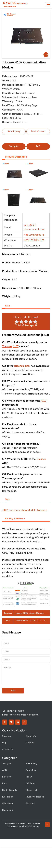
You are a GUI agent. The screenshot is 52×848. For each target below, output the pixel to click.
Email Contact (38, 131)
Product (30, 743)
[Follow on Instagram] (24, 722)
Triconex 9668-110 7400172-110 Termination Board (30, 621)
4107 (15, 346)
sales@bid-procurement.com (24, 715)
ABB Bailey (31, 763)
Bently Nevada (9, 790)
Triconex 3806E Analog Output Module (29, 613)
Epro (4, 783)
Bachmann (7, 810)
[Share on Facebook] (4, 722)
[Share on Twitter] (11, 722)
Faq (4, 743)
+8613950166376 (34, 235)
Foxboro (30, 803)
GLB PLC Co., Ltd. (32, 826)
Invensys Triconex (35, 797)
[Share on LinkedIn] (17, 722)
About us (31, 736)
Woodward (8, 803)
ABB (4, 770)
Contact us (8, 749)
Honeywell (31, 790)
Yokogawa (7, 763)
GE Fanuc (31, 783)
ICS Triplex (7, 797)
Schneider (31, 770)
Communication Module (22, 510)
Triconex (7, 346)
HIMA (29, 777)
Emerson (6, 777)
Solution (6, 736)
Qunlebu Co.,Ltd (17, 826)
